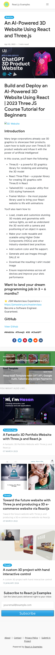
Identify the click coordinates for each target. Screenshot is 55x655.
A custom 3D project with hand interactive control (26, 572)
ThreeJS (20, 332)
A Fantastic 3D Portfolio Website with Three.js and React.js (27, 437)
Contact (17, 637)
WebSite (9, 17)
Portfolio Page (10, 430)
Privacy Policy (31, 637)
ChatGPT (37, 332)
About (7, 637)
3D (28, 332)
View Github (11, 326)
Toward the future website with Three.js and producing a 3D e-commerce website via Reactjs (27, 504)
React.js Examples (21, 4)
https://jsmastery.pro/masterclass (23, 304)
